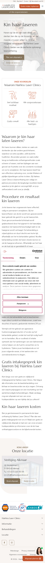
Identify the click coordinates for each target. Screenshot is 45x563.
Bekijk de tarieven (13, 63)
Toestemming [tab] (8, 258)
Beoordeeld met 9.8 (37, 1)
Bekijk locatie (29, 481)
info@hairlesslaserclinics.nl (17, 475)
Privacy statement (28, 551)
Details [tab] (22, 258)
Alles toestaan (22, 297)
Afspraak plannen (32, 558)
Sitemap (33, 554)
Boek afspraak (12, 481)
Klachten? (20, 1)
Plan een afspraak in (14, 57)
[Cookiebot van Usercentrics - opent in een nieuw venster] (32, 251)
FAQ (14, 1)
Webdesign (14, 551)
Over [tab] (37, 258)
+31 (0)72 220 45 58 (15, 472)
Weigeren (22, 310)
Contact (26, 1)
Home (6, 21)
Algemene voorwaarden (18, 554)
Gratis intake (30, 6)
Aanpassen (21, 304)
